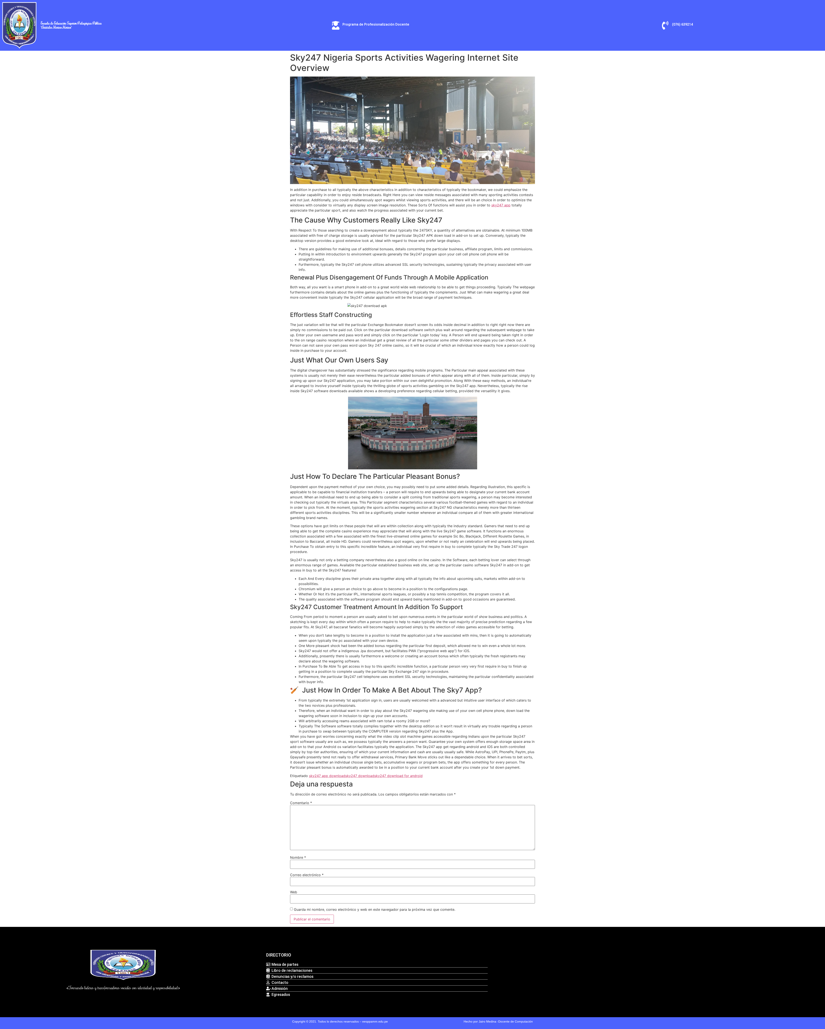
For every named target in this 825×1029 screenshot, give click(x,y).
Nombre (298, 857)
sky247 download (359, 776)
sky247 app (500, 205)
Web (293, 892)
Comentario (301, 803)
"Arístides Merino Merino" (56, 27)
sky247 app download (327, 776)
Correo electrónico (307, 875)
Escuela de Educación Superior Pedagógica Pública (71, 23)
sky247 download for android (398, 776)
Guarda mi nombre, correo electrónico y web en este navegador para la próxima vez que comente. (374, 909)
